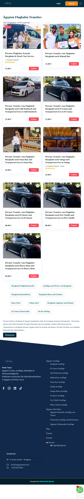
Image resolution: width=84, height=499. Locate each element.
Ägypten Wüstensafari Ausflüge (62, 424)
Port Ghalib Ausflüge (58, 400)
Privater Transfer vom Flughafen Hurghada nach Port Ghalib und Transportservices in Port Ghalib (60, 215)
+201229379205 (17, 468)
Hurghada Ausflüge (57, 364)
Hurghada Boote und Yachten (50, 294)
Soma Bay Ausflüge (57, 382)
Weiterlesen (9, 335)
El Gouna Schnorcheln (20, 311)
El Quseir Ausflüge (57, 396)
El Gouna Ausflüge (57, 368)
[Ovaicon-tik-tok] (20, 388)
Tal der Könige (44, 311)
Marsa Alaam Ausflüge (58, 405)
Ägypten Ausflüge (53, 361)
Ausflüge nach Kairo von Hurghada (57, 286)
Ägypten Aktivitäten (53, 409)
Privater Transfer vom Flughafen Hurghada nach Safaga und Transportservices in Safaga (60, 160)
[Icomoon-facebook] (3, 388)
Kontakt (49, 438)
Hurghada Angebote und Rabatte (60, 303)
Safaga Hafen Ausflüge (58, 391)
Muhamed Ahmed (47, 481)
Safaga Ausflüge (56, 387)
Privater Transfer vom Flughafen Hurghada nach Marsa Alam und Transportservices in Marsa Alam (20, 266)
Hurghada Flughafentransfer (22, 286)
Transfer (49, 433)
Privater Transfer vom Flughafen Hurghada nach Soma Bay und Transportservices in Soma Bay (19, 160)
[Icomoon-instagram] (9, 388)
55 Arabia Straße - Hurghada (20, 460)
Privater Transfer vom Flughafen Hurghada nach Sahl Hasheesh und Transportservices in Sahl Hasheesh (21, 109)
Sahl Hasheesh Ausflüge (59, 373)
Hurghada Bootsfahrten (20, 294)
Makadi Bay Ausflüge (58, 378)
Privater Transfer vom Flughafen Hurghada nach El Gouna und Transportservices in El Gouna (60, 109)
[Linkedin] (15, 388)
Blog (48, 429)
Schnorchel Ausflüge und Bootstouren (64, 420)
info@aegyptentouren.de (20, 465)
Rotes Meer (16, 303)
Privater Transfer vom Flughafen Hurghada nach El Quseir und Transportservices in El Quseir (19, 215)
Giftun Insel (34, 303)
